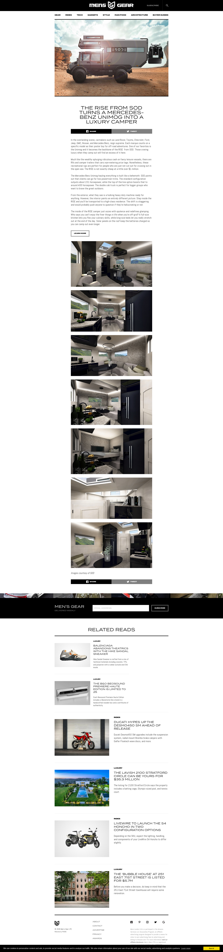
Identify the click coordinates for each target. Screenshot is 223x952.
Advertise (98, 930)
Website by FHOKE (60, 932)
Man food (120, 15)
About (96, 922)
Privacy (97, 934)
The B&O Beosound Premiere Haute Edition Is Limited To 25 (109, 688)
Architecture (139, 15)
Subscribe (159, 608)
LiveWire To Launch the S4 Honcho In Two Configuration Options (140, 827)
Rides (68, 15)
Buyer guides (160, 15)
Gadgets (93, 15)
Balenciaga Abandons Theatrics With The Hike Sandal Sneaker (110, 650)
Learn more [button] (185, 948)
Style (106, 15)
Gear (58, 15)
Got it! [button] (211, 948)
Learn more (80, 233)
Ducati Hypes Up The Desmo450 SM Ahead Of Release (137, 725)
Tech (80, 15)
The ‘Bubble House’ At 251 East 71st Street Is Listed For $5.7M (139, 877)
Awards (97, 938)
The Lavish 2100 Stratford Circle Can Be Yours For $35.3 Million (140, 776)
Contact (97, 926)
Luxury (96, 641)
